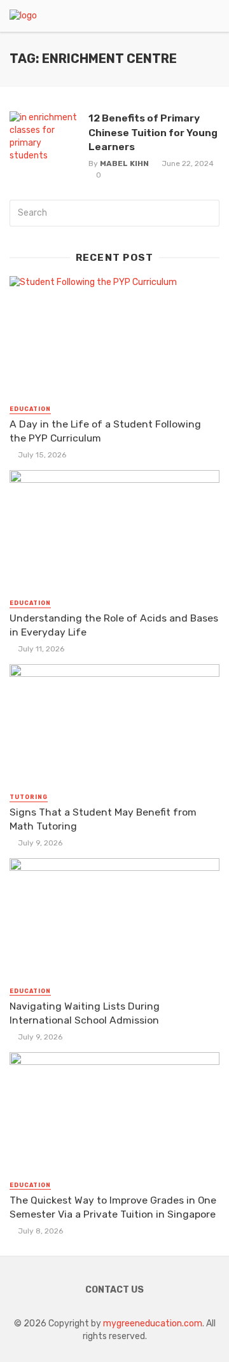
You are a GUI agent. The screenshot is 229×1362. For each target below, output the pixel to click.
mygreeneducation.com (152, 1323)
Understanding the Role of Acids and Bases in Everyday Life (114, 625)
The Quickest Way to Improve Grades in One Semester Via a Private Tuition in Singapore (113, 1207)
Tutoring (29, 797)
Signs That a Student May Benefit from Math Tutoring (103, 819)
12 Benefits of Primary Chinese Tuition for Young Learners (153, 132)
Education (30, 409)
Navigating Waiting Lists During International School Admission (85, 1013)
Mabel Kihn (124, 163)
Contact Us (114, 1289)
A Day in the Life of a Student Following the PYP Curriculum (105, 431)
